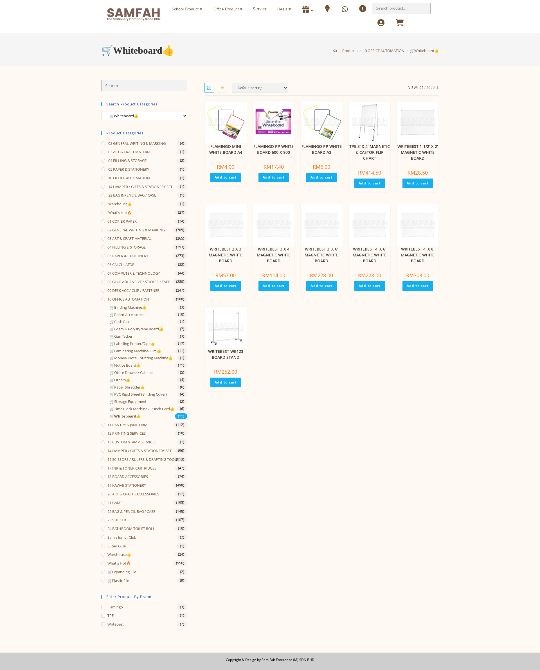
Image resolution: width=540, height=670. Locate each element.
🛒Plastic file (118, 580)
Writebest (115, 624)
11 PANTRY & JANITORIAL (128, 424)
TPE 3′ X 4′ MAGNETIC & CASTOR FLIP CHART (369, 152)
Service (259, 8)
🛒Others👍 (120, 379)
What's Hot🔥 (119, 212)
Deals (283, 9)
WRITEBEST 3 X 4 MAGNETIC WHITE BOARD (274, 254)
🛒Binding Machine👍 (128, 307)
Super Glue (116, 546)
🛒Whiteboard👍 (424, 50)
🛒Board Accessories (127, 314)
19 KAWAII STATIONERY (126, 485)
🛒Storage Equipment (128, 401)
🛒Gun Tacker (121, 336)
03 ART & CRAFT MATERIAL (129, 151)
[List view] (221, 88)
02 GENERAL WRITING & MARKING (136, 143)
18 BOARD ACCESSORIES (127, 476)
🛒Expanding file (121, 571)
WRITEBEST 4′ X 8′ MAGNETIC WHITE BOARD (418, 254)
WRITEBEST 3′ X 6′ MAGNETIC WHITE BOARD (321, 254)
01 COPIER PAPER (122, 221)
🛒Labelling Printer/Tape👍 (132, 343)
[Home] (335, 50)
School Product (186, 9)
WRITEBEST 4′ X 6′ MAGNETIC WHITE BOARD (369, 254)
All (436, 87)
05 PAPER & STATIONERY (128, 169)
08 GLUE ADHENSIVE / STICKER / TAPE (138, 281)
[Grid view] (209, 88)
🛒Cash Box (120, 321)
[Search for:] (401, 6)
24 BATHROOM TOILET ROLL (131, 528)
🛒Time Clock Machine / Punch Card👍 (142, 408)
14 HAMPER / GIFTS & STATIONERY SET (139, 186)
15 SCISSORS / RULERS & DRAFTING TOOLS (143, 459)
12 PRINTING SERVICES (126, 433)
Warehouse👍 (119, 203)
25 (422, 87)
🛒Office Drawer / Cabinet (131, 372)
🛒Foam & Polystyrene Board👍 (136, 328)
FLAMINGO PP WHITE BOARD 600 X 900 (273, 149)
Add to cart (226, 177)
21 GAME (114, 502)
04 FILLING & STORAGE (127, 160)
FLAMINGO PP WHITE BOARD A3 (322, 149)
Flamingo (115, 607)
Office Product (226, 9)
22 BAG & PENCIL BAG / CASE (131, 195)
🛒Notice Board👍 (125, 365)
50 (428, 87)
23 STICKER (116, 519)
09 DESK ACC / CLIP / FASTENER (133, 290)
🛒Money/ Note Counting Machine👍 (141, 357)
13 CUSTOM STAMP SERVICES (131, 442)
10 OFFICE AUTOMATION (128, 178)
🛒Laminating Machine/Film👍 (135, 350)
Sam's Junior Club (121, 537)
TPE (110, 615)
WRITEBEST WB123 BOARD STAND (225, 354)
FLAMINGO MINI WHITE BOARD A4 (225, 149)
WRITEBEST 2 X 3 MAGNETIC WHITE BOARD (225, 254)
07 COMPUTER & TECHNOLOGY (133, 273)
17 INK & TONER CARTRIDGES (131, 468)
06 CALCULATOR (120, 264)
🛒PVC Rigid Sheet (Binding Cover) (138, 394)
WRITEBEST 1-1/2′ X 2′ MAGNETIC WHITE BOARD (417, 152)
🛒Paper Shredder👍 (127, 387)
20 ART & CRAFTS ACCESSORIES (133, 494)
